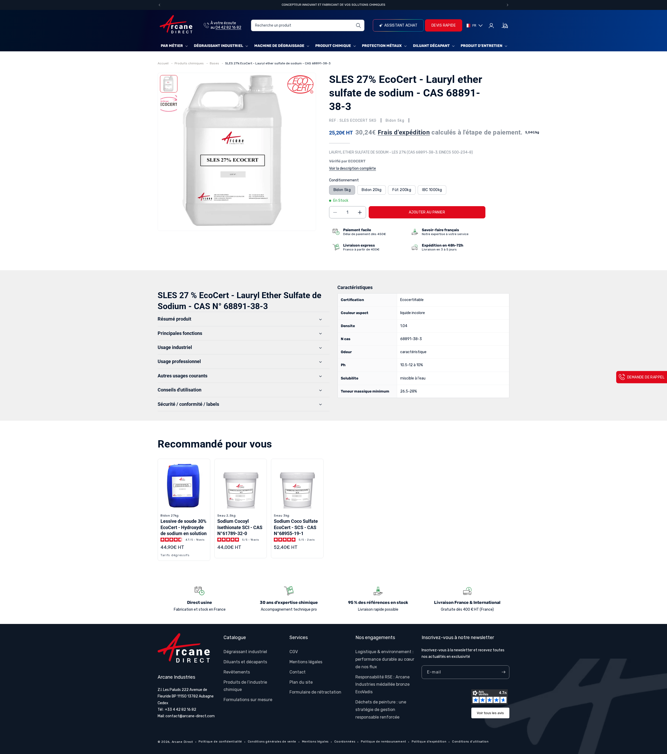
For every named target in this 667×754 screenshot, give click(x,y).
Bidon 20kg (371, 190)
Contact (297, 672)
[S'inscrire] (503, 672)
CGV (293, 651)
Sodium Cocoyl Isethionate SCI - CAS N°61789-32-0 (239, 527)
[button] (174, 45)
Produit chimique (333, 46)
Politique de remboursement (383, 741)
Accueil (163, 63)
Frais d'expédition (404, 132)
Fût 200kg (401, 190)
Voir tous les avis (490, 713)
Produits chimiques (190, 63)
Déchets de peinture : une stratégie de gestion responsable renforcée (380, 710)
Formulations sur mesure (248, 699)
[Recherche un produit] (359, 25)
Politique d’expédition (429, 741)
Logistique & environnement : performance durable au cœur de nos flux (384, 659)
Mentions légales (305, 661)
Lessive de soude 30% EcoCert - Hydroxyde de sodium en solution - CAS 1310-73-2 (183, 530)
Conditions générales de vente (272, 741)
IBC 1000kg (432, 190)
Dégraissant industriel (218, 46)
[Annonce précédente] (159, 5)
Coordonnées (344, 741)
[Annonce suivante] (507, 5)
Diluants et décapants (245, 661)
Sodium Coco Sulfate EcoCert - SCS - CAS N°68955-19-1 (296, 527)
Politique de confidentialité (220, 741)
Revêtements (237, 672)
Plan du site (301, 682)
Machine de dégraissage (279, 46)
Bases (215, 63)
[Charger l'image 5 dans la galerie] (168, 103)
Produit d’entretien (481, 46)
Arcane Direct (182, 742)
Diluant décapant (431, 46)
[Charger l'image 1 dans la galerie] (168, 83)
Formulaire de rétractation (315, 692)
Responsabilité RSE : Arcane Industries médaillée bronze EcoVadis (382, 685)
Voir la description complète (352, 168)
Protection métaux (382, 46)
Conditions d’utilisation (470, 741)
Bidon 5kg (342, 190)
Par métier (172, 46)
